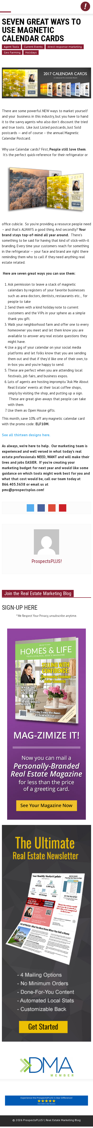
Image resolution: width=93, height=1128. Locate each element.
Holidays (31, 52)
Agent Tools (11, 46)
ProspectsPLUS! (46, 561)
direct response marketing (64, 46)
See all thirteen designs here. (27, 435)
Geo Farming (12, 52)
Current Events (33, 46)
